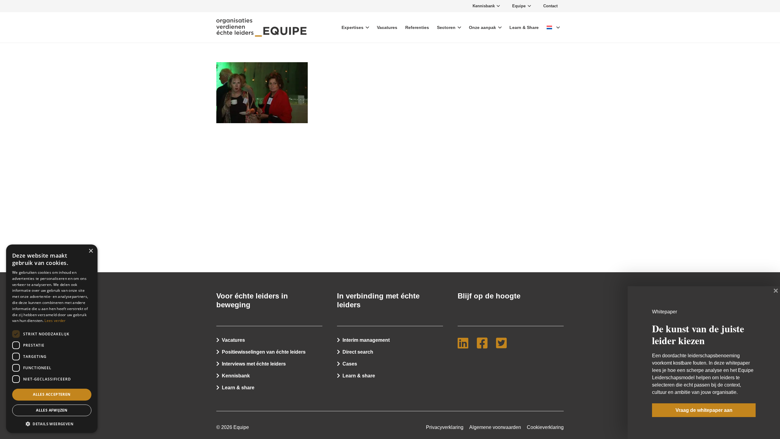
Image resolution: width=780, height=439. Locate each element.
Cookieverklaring (545, 427)
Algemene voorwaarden (495, 427)
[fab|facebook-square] (484, 343)
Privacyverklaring (444, 427)
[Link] (261, 27)
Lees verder (55, 320)
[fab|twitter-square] (504, 343)
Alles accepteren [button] (51, 394)
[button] (51, 423)
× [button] (90, 251)
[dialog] (52, 338)
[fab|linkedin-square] (465, 343)
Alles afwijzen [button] (52, 410)
